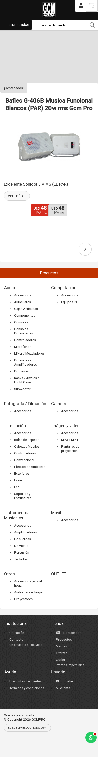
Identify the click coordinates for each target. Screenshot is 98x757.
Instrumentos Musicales (17, 515)
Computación (63, 287)
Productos (64, 639)
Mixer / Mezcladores (29, 353)
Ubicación (16, 633)
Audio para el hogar (28, 592)
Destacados (72, 633)
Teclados (21, 559)
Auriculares (22, 302)
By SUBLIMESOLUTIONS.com (27, 727)
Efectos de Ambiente (29, 467)
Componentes (24, 315)
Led (17, 487)
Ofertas (61, 653)
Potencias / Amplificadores (25, 362)
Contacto (16, 639)
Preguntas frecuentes (25, 681)
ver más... (17, 195)
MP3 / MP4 (69, 440)
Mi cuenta (63, 688)
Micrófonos (22, 347)
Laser (18, 480)
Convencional (24, 460)
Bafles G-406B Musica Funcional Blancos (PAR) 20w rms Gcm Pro (49, 104)
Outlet (60, 660)
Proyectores (23, 599)
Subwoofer (22, 389)
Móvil (56, 512)
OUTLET (58, 573)
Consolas (21, 322)
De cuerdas (22, 539)
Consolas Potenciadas (23, 331)
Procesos (21, 371)
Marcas (61, 646)
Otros (9, 573)
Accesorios (22, 295)
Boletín (67, 681)
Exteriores (21, 473)
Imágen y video (65, 425)
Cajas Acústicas (26, 309)
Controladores (25, 340)
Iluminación (15, 425)
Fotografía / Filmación (25, 403)
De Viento (21, 546)
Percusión (21, 552)
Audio (9, 287)
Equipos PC (69, 302)
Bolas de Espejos (26, 440)
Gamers (58, 403)
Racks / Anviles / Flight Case (26, 380)
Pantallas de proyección (70, 448)
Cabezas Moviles (26, 446)
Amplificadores (25, 532)
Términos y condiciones (26, 688)
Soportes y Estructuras (22, 496)
